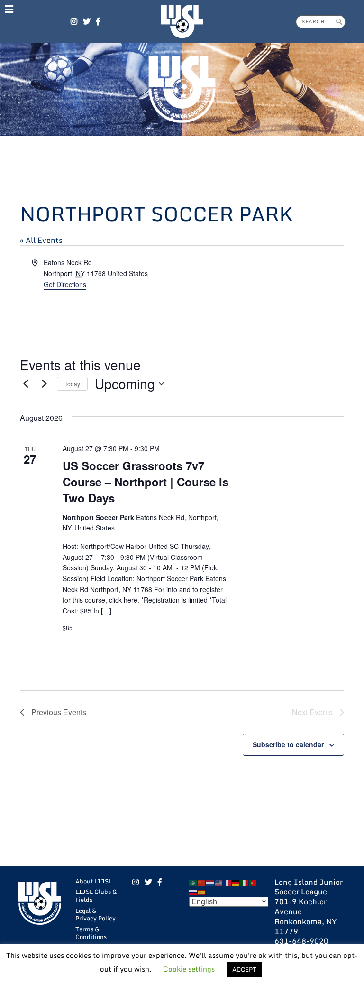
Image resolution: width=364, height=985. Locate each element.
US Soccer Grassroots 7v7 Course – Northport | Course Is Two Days (145, 481)
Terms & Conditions (91, 933)
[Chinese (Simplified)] (202, 882)
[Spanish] (202, 891)
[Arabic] (193, 882)
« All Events (41, 240)
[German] (236, 882)
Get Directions (65, 284)
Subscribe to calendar (288, 744)
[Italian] (244, 882)
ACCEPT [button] (244, 969)
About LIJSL (93, 881)
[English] (219, 882)
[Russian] (193, 891)
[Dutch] (210, 882)
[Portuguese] (253, 882)
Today (72, 384)
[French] (227, 882)
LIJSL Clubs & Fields (96, 895)
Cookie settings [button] (189, 969)
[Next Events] (44, 384)
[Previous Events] (25, 384)
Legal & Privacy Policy (95, 914)
